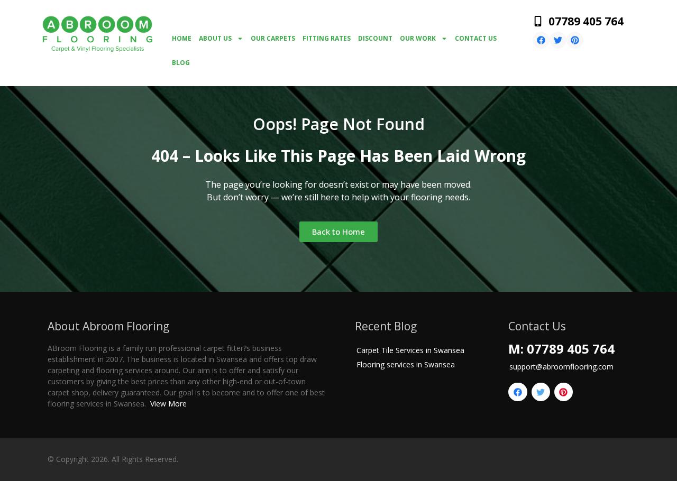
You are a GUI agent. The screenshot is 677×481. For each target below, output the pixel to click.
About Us (215, 38)
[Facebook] (541, 40)
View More (168, 404)
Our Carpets (273, 38)
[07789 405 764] (538, 21)
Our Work (418, 38)
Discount (375, 38)
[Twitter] (558, 40)
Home (181, 38)
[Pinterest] (574, 40)
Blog (181, 62)
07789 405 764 (586, 21)
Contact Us (476, 38)
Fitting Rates (327, 38)
